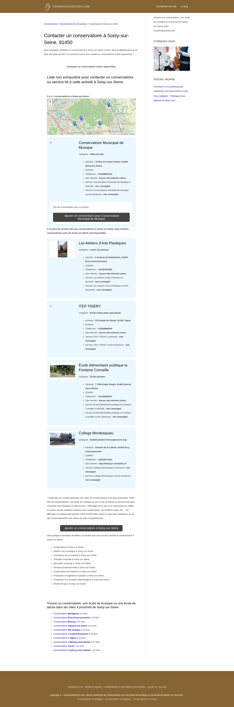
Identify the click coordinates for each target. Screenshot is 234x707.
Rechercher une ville (166, 6)
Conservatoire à (71, 634)
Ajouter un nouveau (156, 687)
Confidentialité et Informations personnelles (124, 687)
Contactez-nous (75, 687)
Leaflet (114, 134)
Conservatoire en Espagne (118, 699)
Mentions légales (93, 687)
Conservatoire (51, 24)
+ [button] (50, 101)
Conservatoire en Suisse (145, 699)
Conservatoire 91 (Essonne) (73, 24)
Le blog (184, 6)
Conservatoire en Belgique (90, 699)
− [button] (50, 105)
